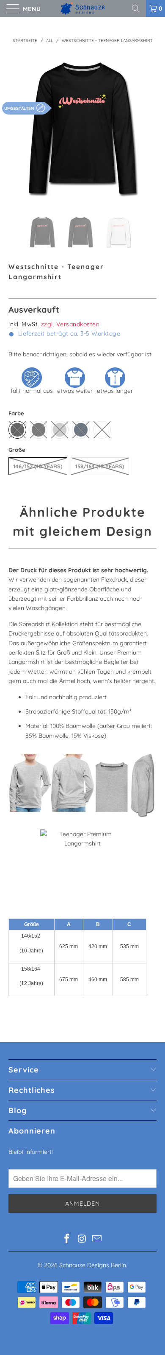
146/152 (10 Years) (38, 466)
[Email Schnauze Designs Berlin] (97, 1239)
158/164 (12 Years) (99, 466)
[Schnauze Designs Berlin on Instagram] (82, 1239)
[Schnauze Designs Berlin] (82, 8)
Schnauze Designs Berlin (92, 1265)
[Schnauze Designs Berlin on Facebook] (66, 1239)
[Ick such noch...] (138, 8)
